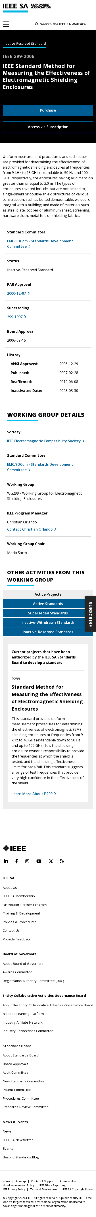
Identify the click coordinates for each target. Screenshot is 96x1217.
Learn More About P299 (32, 793)
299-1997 (15, 316)
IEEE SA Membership (19, 896)
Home (6, 1181)
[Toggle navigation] (6, 24)
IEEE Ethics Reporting (53, 1185)
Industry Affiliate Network (22, 1022)
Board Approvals (15, 1064)
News (7, 1131)
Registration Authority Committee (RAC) (33, 980)
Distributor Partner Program (25, 904)
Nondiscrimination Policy (18, 1185)
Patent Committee (17, 1089)
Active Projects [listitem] (48, 594)
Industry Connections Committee (28, 1031)
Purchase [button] (48, 110)
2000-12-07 (16, 293)
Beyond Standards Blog (21, 1157)
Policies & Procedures (20, 922)
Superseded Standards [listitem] (48, 613)
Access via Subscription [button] (48, 126)
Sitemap (20, 1181)
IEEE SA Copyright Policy (78, 1189)
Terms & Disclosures (43, 1189)
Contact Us (11, 930)
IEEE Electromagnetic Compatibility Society (44, 440)
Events (8, 1148)
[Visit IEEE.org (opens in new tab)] (14, 848)
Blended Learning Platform (23, 1013)
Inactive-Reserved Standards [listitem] (48, 631)
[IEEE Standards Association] (27, 8)
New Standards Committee (23, 1081)
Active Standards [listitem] (48, 603)
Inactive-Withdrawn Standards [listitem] (48, 622)
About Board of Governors (23, 963)
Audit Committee (16, 1072)
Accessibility (68, 1181)
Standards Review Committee (26, 1107)
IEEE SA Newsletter (18, 1140)
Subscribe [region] (91, 614)
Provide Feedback (16, 939)
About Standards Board (21, 1055)
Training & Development (21, 913)
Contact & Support (43, 1181)
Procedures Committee (21, 1098)
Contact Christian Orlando (30, 529)
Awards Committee (17, 972)
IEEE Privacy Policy (14, 1189)
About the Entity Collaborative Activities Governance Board (48, 1005)
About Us (10, 887)
